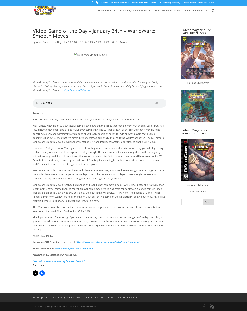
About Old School (194, 10)
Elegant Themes (57, 306)
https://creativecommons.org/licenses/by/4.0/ (58, 261)
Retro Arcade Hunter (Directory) (199, 3)
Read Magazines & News (133, 10)
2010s (115, 42)
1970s (83, 42)
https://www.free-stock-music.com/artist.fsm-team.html (107, 242)
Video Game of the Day (48, 42)
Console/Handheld (120, 3)
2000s (107, 42)
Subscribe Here (198, 191)
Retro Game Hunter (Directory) (166, 3)
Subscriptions (105, 10)
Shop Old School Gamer (168, 10)
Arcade (104, 3)
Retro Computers (140, 3)
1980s (91, 42)
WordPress (89, 306)
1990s (99, 42)
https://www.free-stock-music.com (74, 248)
